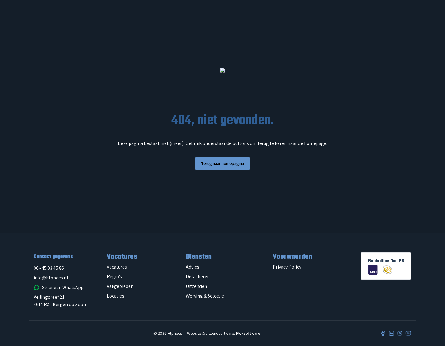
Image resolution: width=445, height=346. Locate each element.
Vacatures (117, 267)
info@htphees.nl (51, 278)
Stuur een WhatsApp (63, 287)
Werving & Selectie (205, 296)
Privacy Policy (287, 267)
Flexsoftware (248, 333)
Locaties (115, 296)
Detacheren (198, 276)
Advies (192, 267)
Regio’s (114, 276)
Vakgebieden (120, 286)
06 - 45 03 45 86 (49, 268)
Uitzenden (196, 286)
